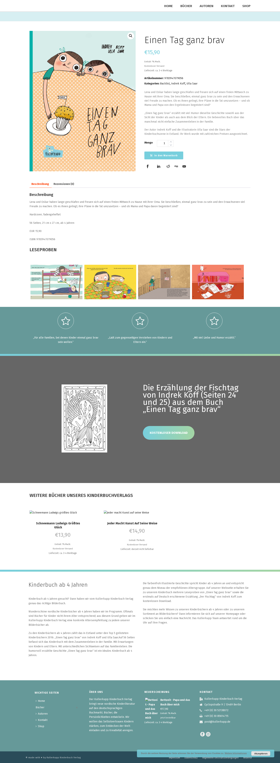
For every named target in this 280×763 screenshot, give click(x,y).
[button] (130, 35)
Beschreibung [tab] (40, 184)
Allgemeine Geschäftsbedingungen (220, 757)
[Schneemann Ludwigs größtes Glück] (63, 512)
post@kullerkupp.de (217, 721)
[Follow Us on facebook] (202, 734)
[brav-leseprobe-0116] (164, 282)
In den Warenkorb (166, 155)
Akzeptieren (260, 753)
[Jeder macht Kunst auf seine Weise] (137, 512)
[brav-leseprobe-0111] (110, 282)
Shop (246, 6)
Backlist (165, 83)
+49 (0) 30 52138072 (216, 710)
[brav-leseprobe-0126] (218, 282)
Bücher (186, 6)
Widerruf (247, 757)
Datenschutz (191, 757)
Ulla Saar (192, 83)
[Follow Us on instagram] (208, 734)
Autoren (206, 6)
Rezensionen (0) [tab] (64, 184)
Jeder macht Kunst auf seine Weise (132, 523)
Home (168, 6)
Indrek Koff (178, 83)
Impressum (174, 757)
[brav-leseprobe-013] (56, 282)
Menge (148, 142)
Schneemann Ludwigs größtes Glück (58, 525)
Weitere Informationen (236, 753)
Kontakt (228, 6)
